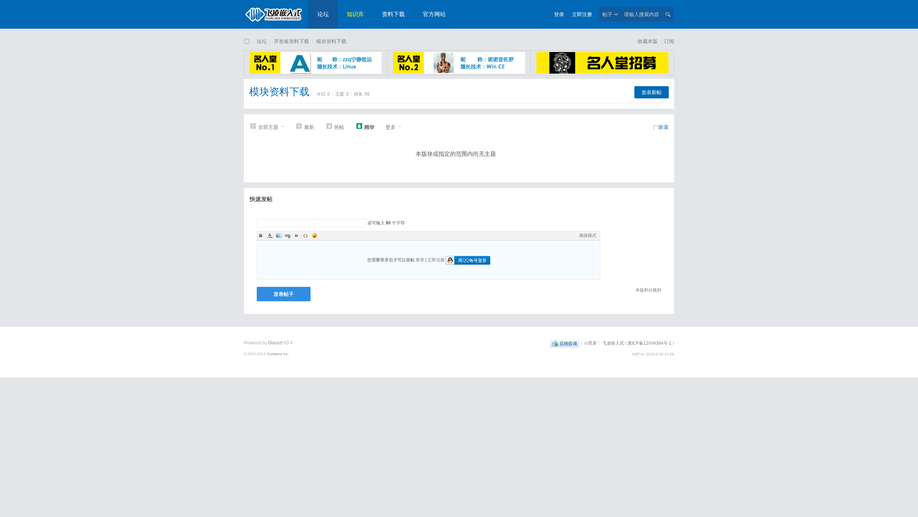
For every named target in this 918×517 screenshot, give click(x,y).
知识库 (355, 14)
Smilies (314, 235)
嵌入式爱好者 (247, 41)
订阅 (669, 41)
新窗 (664, 127)
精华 (369, 127)
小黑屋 (590, 343)
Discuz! (275, 342)
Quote (296, 235)
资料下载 (393, 14)
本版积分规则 (648, 290)
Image (278, 235)
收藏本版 (648, 41)
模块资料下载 (331, 41)
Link (287, 235)
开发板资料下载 (291, 41)
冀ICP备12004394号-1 (650, 343)
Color (269, 235)
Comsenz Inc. (278, 354)
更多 (390, 127)
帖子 (607, 14)
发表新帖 (652, 92)
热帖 (339, 127)
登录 (559, 14)
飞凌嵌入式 (613, 343)
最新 (309, 127)
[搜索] (668, 14)
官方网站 (434, 14)
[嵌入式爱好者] (273, 23)
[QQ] (564, 343)
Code (305, 235)
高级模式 (587, 235)
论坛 (323, 14)
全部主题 (268, 127)
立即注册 (582, 14)
